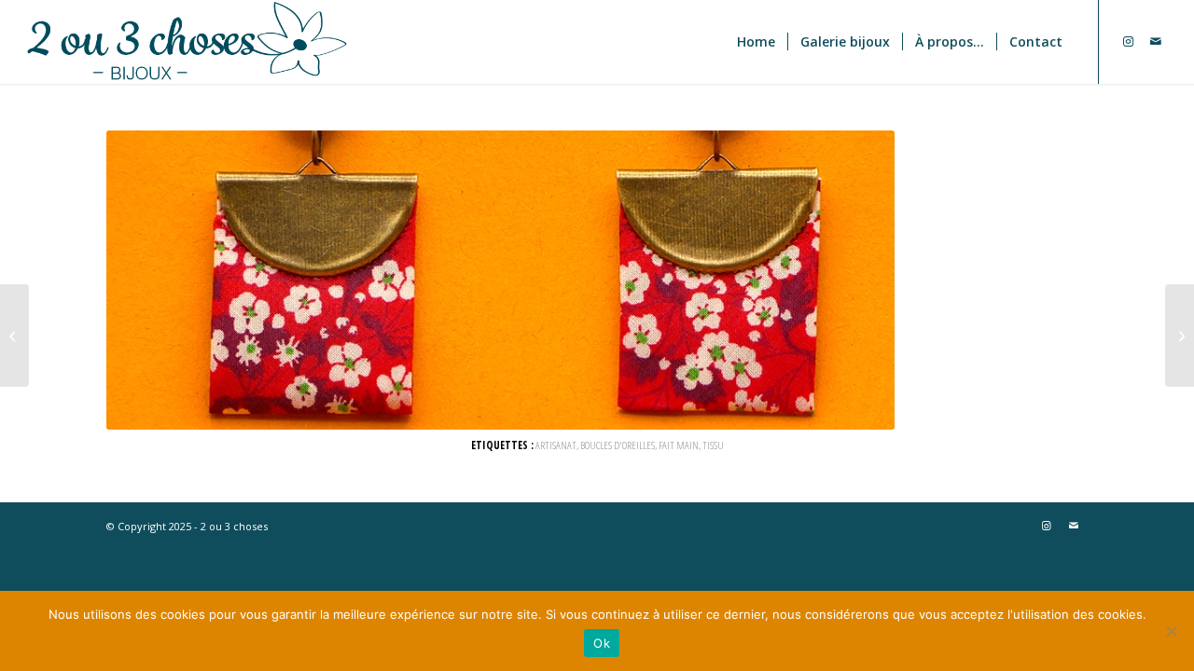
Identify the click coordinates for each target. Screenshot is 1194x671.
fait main (679, 444)
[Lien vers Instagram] (1128, 41)
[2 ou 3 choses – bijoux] (304, 42)
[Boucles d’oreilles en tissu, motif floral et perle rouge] (1179, 335)
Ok (601, 643)
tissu (713, 444)
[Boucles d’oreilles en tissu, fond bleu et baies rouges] (14, 335)
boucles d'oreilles (617, 444)
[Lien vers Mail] (1156, 41)
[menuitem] (756, 42)
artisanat (555, 444)
